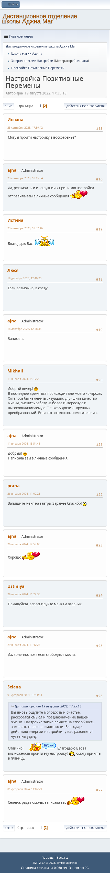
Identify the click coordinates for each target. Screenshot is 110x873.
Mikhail (15, 371)
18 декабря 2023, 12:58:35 (24, 329)
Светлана (80, 61)
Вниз (9, 106)
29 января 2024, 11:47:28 (23, 645)
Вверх (9, 828)
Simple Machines (67, 862)
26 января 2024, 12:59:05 (23, 544)
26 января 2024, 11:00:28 (23, 493)
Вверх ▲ (63, 857)
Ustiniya (16, 586)
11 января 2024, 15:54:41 (23, 443)
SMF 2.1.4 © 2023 (43, 862)
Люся (12, 270)
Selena (14, 687)
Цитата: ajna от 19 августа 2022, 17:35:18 (49, 706)
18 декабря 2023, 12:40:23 (24, 278)
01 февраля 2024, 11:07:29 (24, 789)
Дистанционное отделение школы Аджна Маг (39, 19)
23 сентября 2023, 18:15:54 (25, 178)
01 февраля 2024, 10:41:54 (24, 695)
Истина (15, 119)
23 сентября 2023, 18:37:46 (25, 228)
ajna (12, 170)
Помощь (47, 857)
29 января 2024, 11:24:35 (23, 594)
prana (13, 485)
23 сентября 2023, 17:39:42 (25, 127)
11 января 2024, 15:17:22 (23, 379)
